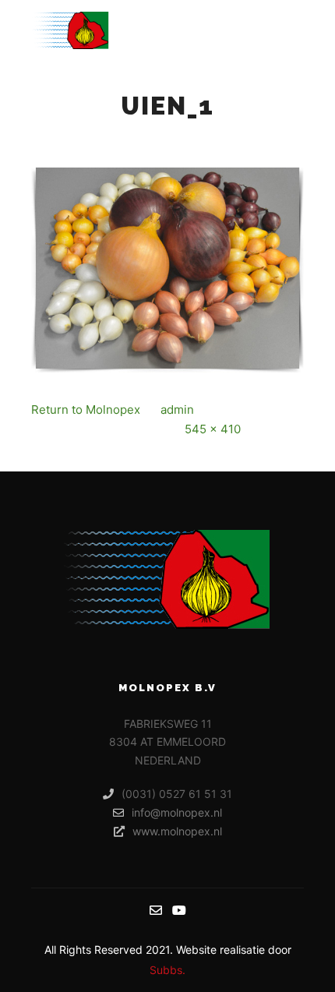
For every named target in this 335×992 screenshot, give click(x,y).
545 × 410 (213, 429)
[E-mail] (156, 910)
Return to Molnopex (85, 409)
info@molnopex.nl (177, 812)
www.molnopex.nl (177, 831)
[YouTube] (179, 910)
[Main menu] (290, 30)
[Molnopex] (70, 30)
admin (177, 409)
